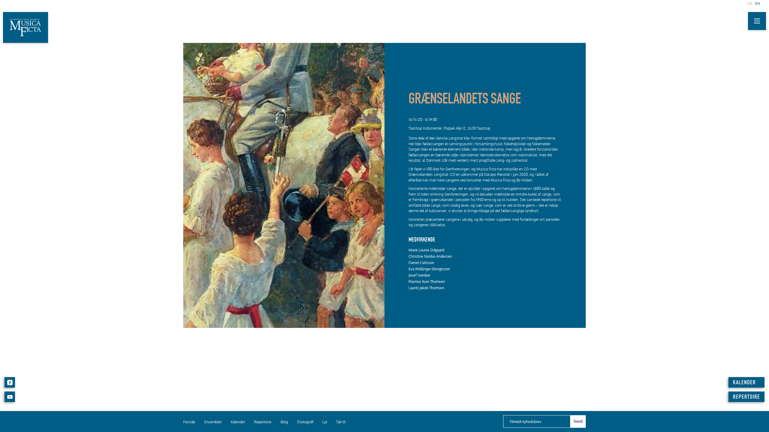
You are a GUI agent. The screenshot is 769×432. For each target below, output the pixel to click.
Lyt (324, 422)
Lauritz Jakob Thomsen (426, 288)
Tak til (340, 422)
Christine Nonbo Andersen (430, 256)
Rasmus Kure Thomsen (427, 281)
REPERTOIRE (746, 397)
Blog (284, 422)
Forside (189, 422)
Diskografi (305, 422)
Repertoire (263, 422)
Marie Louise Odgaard (426, 250)
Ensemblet (213, 422)
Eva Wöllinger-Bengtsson (429, 269)
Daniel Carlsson (421, 262)
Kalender (238, 422)
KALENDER (744, 383)
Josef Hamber (419, 275)
